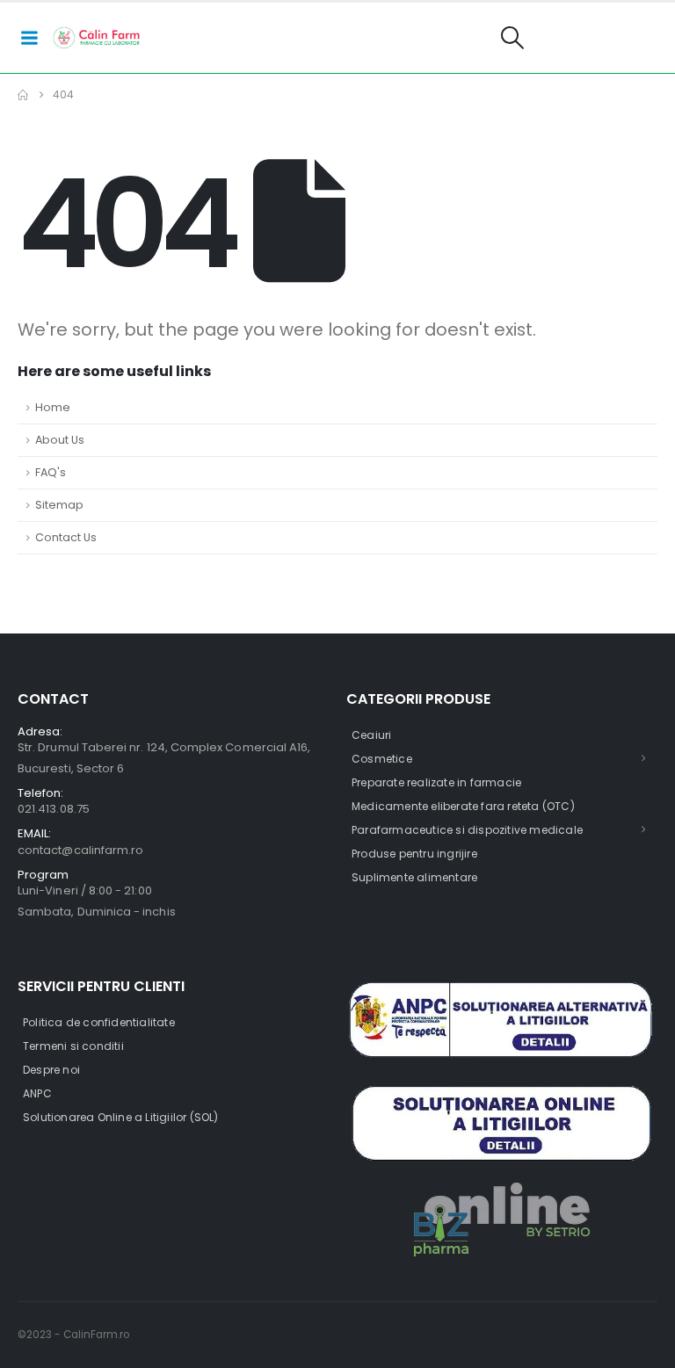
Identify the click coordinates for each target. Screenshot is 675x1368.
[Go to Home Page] (23, 94)
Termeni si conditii (73, 1046)
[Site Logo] (97, 37)
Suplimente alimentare (414, 877)
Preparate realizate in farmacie (436, 782)
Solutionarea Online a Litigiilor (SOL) (121, 1117)
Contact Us (66, 537)
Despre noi (51, 1069)
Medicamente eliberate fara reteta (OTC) (463, 806)
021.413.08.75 (54, 808)
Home (52, 407)
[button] (512, 37)
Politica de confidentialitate (99, 1022)
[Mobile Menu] (29, 37)
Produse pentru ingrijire (414, 853)
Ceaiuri (371, 734)
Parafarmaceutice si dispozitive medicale (467, 829)
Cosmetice (382, 758)
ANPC (37, 1093)
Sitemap (59, 504)
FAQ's (50, 472)
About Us (59, 439)
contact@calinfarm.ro (80, 850)
